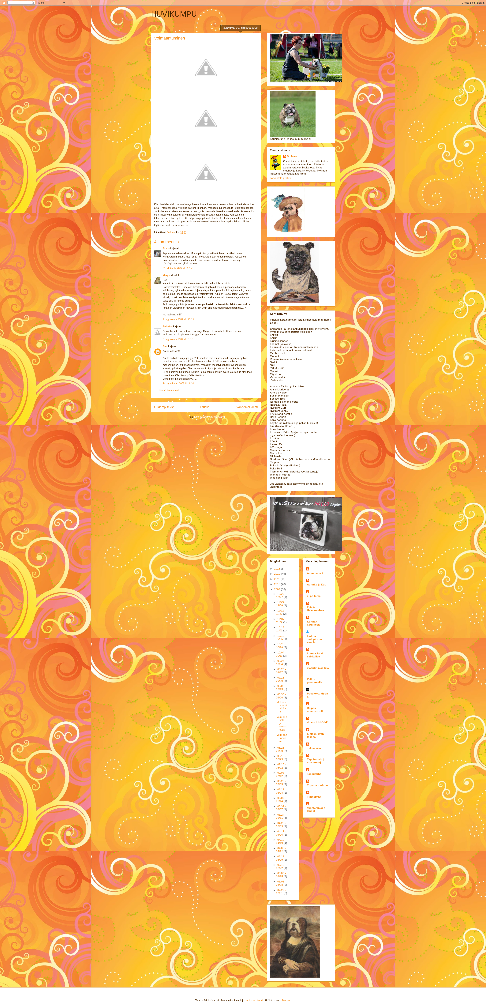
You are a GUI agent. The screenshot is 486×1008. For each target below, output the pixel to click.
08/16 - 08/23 (281, 757)
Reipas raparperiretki (315, 709)
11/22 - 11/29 (281, 612)
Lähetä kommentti (169, 390)
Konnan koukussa (313, 623)
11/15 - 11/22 (281, 620)
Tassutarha (314, 773)
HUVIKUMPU (174, 14)
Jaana (166, 248)
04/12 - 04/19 (281, 841)
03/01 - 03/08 (281, 883)
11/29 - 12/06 (281, 604)
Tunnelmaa (314, 796)
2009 (277, 589)
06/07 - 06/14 (281, 799)
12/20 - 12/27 (281, 595)
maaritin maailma (318, 667)
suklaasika (314, 748)
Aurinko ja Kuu (316, 584)
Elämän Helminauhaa (315, 609)
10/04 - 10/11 (281, 654)
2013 (277, 568)
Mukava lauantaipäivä (282, 707)
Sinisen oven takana (315, 735)
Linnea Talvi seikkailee (315, 655)
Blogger (286, 1000)
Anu (165, 346)
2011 (277, 579)
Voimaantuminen (282, 738)
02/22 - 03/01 (281, 892)
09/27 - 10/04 (281, 662)
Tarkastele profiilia (281, 177)
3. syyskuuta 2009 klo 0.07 (178, 339)
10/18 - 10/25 (281, 637)
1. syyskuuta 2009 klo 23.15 (178, 319)
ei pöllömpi (314, 595)
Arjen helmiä (315, 573)
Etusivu (205, 407)
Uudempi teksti (164, 407)
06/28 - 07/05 (281, 783)
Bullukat (167, 326)
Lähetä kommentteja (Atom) (209, 416)
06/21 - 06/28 (281, 791)
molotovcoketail (254, 1000)
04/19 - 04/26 (281, 833)
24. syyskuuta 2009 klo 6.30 (178, 383)
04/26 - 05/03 (281, 825)
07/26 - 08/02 (281, 766)
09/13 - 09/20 (281, 679)
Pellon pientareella (314, 681)
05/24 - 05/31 (281, 816)
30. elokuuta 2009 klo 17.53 (178, 268)
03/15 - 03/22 (281, 866)
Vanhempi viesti (247, 407)
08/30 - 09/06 (281, 696)
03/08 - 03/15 (281, 875)
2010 (277, 584)
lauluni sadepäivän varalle (314, 639)
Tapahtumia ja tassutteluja (316, 761)
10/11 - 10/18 (281, 646)
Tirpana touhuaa (317, 785)
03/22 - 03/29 (281, 858)
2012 (277, 573)
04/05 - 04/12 (281, 850)
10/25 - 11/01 (281, 629)
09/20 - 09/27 (281, 671)
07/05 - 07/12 (281, 774)
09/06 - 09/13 (281, 687)
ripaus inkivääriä (317, 722)
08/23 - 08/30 (281, 749)
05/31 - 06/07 (281, 808)
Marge (166, 275)
